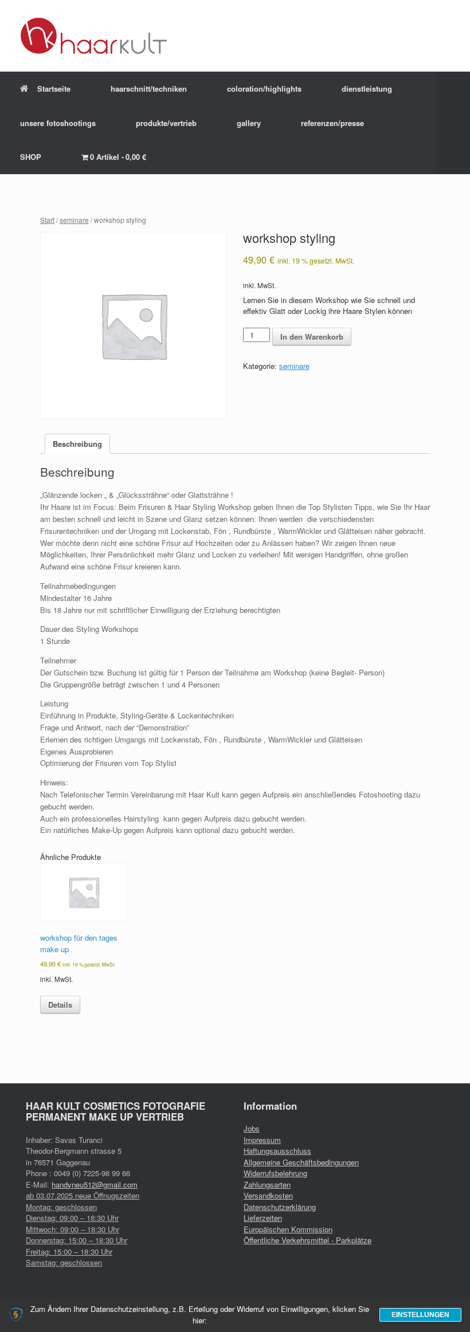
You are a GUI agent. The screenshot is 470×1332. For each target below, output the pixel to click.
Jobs (252, 1128)
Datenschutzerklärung (280, 1206)
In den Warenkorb (311, 336)
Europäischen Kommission (288, 1229)
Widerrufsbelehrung (275, 1173)
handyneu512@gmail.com (95, 1184)
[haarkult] (94, 35)
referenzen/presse (332, 122)
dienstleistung (367, 88)
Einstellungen (420, 1315)
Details (60, 1004)
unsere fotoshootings (58, 122)
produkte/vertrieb (166, 122)
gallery (249, 122)
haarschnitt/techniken (149, 88)
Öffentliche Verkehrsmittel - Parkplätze (307, 1240)
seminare (74, 220)
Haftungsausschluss (277, 1150)
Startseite (53, 88)
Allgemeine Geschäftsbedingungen (301, 1162)
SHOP (30, 156)
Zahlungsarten (267, 1184)
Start (47, 220)
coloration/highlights (264, 88)
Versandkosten (268, 1195)
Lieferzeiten (263, 1217)
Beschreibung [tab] (77, 443)
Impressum (262, 1139)
